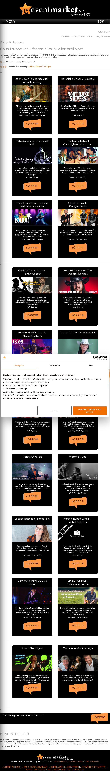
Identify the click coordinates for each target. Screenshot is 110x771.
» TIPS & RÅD (78, 770)
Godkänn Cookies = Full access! (89, 410)
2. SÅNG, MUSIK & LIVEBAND (82, 37)
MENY (11, 21)
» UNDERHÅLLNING (11, 767)
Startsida (65, 37)
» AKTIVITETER (72, 767)
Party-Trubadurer (103, 37)
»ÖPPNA (32, 123)
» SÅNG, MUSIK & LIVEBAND (34, 767)
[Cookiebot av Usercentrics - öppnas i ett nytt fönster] (95, 358)
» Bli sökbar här (92, 762)
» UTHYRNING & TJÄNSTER (92, 767)
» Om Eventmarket (76, 762)
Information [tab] (55, 365)
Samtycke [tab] (19, 365)
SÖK (100, 21)
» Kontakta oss (60, 762)
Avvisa (54, 410)
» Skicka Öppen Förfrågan (39, 67)
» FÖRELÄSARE (57, 767)
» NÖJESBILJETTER (61, 770)
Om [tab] (91, 365)
